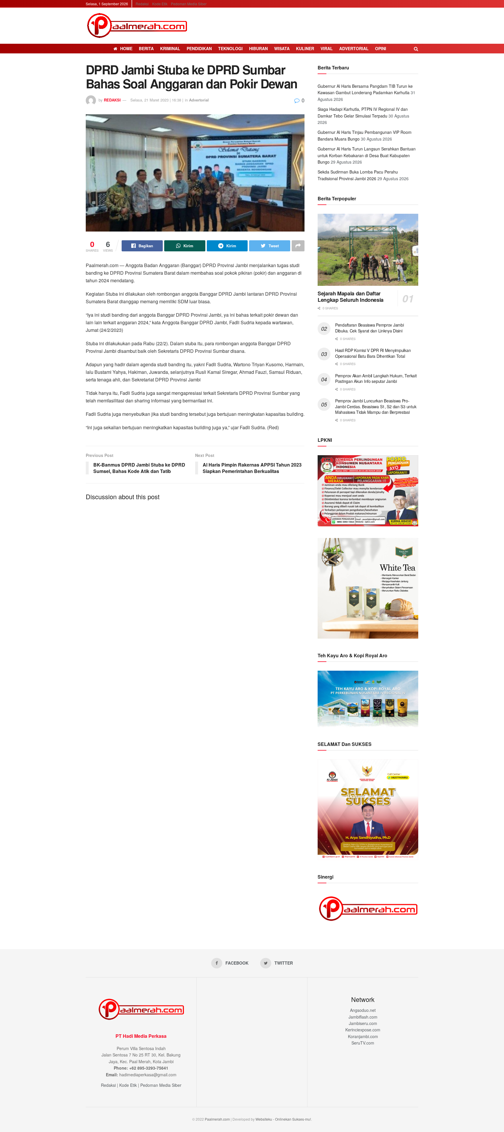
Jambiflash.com (363, 1017)
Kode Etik (159, 3)
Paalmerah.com (217, 1119)
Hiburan (258, 48)
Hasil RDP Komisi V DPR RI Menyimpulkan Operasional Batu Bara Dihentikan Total (373, 353)
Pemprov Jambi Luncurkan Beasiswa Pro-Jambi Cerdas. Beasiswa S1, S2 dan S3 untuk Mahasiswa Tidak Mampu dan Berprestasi (375, 406)
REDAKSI (112, 100)
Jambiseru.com (363, 1023)
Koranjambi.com (363, 1036)
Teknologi (230, 48)
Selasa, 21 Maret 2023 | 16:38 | (156, 100)
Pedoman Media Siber (188, 3)
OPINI (380, 48)
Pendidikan (199, 48)
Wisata (282, 48)
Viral (327, 48)
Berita (146, 48)
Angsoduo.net (363, 1010)
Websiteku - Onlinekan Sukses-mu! (283, 1119)
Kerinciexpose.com (362, 1030)
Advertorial (354, 48)
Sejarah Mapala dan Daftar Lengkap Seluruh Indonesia (351, 297)
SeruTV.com (362, 1043)
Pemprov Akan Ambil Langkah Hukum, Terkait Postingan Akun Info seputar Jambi (376, 378)
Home (126, 48)
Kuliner (305, 48)
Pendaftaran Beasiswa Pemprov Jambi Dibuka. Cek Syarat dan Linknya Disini (369, 328)
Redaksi (142, 3)
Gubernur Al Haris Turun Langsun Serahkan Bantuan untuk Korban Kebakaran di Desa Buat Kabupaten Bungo (367, 155)
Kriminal (170, 48)
